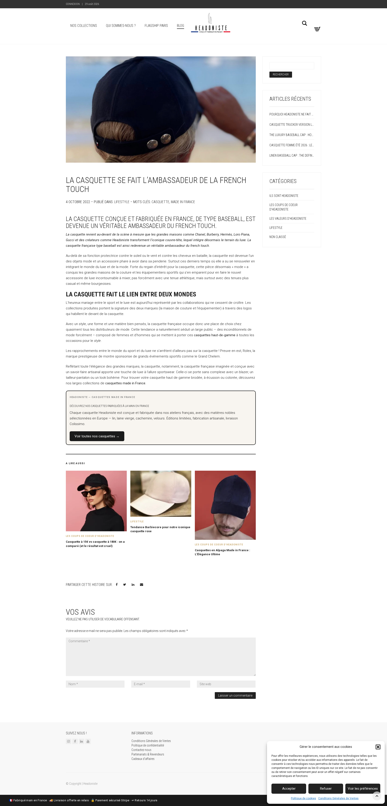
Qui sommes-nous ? (121, 25)
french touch (199, 246)
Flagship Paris (156, 25)
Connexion (73, 4)
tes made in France (131, 383)
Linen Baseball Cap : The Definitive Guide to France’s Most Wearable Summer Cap (291, 155)
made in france (183, 202)
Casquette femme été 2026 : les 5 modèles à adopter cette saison (291, 145)
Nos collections (83, 25)
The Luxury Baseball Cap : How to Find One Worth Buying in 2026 (291, 135)
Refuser (326, 789)
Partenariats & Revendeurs (147, 754)
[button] (378, 747)
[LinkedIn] (81, 741)
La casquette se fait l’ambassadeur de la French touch (156, 185)
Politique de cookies (303, 798)
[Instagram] (68, 741)
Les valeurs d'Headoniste (287, 218)
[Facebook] (75, 741)
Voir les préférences (363, 789)
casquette (160, 202)
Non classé (277, 237)
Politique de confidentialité (147, 745)
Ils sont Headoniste (283, 196)
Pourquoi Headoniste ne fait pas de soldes (291, 114)
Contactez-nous (141, 750)
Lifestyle (121, 202)
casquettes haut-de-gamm (214, 335)
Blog (180, 25)
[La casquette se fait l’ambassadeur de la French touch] (161, 109)
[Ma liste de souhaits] (316, 22)
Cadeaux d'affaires (143, 759)
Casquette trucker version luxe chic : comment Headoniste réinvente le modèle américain (291, 124)
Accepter (289, 789)
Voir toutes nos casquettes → (97, 436)
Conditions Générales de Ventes (338, 798)
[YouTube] (88, 741)
